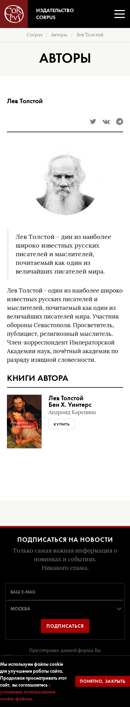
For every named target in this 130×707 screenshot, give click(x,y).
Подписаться (65, 626)
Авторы (59, 34)
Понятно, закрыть (102, 681)
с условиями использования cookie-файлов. (27, 692)
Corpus (34, 34)
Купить (62, 424)
